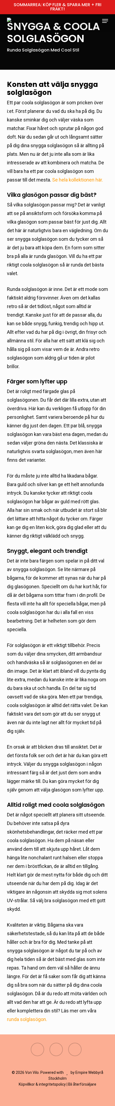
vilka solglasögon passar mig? (45, 205)
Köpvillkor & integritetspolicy (42, 1084)
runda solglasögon (26, 1019)
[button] (105, 21)
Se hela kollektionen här (77, 180)
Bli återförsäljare (82, 1084)
